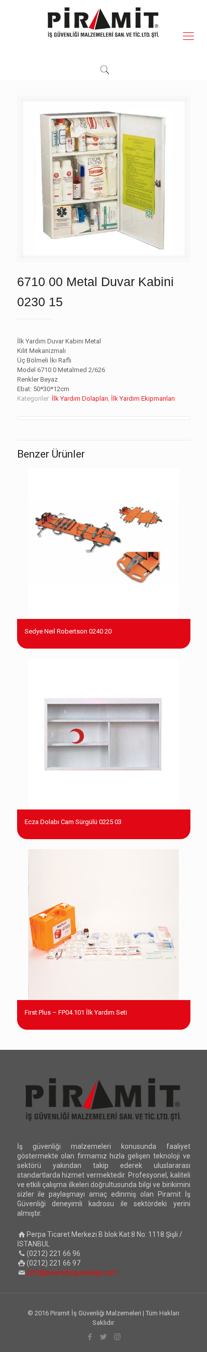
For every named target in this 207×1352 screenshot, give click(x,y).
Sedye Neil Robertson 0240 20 (68, 631)
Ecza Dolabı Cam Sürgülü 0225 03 (73, 822)
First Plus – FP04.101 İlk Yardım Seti (76, 1012)
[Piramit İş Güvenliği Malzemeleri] (103, 22)
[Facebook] (90, 1336)
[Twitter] (103, 1336)
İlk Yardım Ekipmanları (143, 398)
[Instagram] (117, 1336)
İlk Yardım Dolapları (80, 398)
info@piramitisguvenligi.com (72, 1273)
